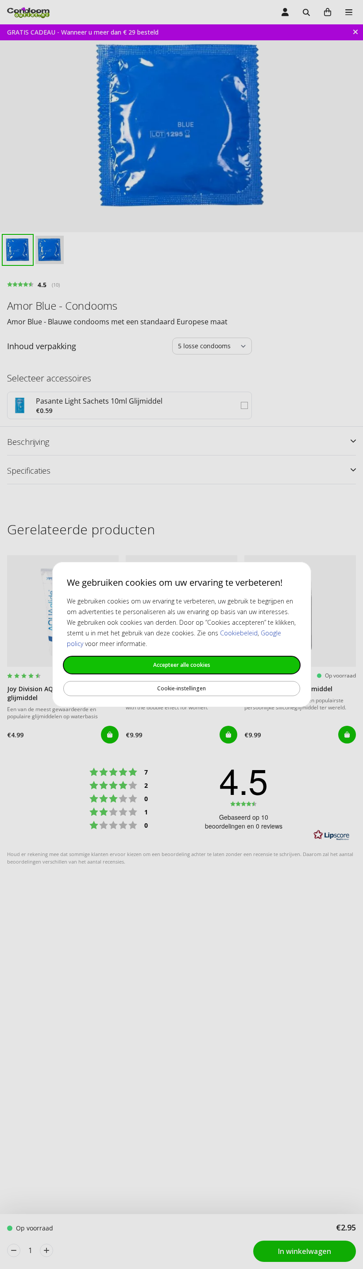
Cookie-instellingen (181, 688)
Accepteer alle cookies (181, 665)
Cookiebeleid (239, 633)
